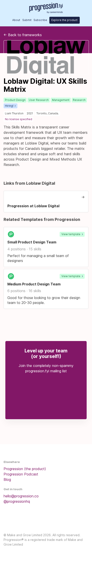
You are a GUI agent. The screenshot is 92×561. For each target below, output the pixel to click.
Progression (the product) (25, 469)
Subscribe (40, 20)
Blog (7, 479)
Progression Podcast (21, 474)
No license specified (18, 119)
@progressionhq (17, 501)
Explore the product (64, 20)
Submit (26, 20)
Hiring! (9, 105)
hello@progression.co (21, 496)
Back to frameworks (23, 35)
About (16, 20)
